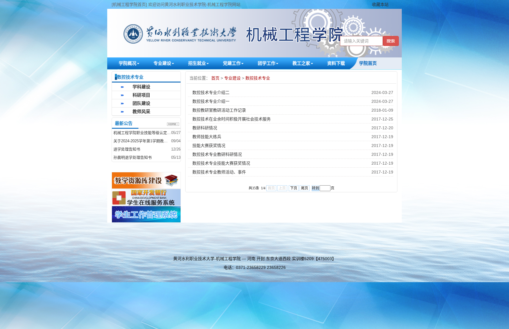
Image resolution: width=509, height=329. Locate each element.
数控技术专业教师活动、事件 (219, 172)
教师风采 (141, 111)
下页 (293, 188)
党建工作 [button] (232, 63)
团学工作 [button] (266, 63)
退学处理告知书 (126, 149)
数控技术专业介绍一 (210, 101)
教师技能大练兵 (206, 136)
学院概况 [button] (127, 63)
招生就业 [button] (197, 63)
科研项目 (141, 94)
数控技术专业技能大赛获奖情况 (221, 163)
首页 (216, 78)
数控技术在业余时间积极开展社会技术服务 (231, 119)
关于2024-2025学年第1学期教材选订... (142, 141)
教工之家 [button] (301, 63)
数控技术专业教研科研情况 (217, 154)
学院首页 (368, 63)
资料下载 (336, 63)
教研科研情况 (204, 127)
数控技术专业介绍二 (210, 92)
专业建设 (233, 78)
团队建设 (141, 103)
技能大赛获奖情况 (208, 145)
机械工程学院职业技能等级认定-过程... (142, 132)
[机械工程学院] (254, 33)
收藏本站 (380, 4)
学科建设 (141, 86)
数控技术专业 (257, 78)
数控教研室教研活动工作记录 (219, 110)
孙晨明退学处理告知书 (132, 157)
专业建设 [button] (162, 63)
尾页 (304, 188)
